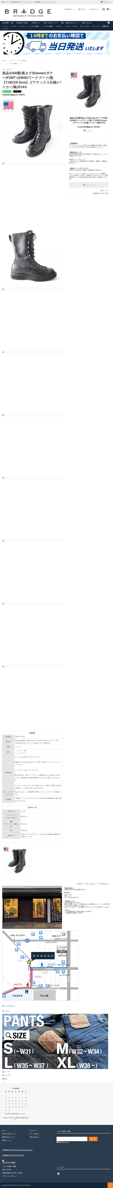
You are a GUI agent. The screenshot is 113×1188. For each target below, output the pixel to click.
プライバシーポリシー (10, 1176)
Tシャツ (22, 26)
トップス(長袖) (47, 26)
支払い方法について (50, 23)
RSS (3, 1169)
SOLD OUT (90, 185)
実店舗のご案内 (22, 23)
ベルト (75, 26)
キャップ (96, 26)
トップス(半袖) (33, 26)
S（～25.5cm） (22, 60)
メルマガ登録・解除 (9, 1166)
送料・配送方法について (70, 23)
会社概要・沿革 (8, 23)
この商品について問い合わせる (85, 884)
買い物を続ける (103, 884)
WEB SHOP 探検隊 (8, 1162)
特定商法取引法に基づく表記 (12, 1173)
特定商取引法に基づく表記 (100, 193)
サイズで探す (13, 63)
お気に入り (90, 131)
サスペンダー (85, 26)
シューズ (13, 26)
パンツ (4, 26)
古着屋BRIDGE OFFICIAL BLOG (13, 1155)
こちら (83, 159)
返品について (104, 190)
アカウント (106, 2)
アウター (59, 26)
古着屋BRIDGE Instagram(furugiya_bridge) (17, 1150)
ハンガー (5, 29)
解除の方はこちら (62, 1142)
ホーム (4, 60)
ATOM (9, 1169)
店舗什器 (105, 26)
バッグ (67, 26)
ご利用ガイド (36, 23)
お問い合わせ (87, 23)
